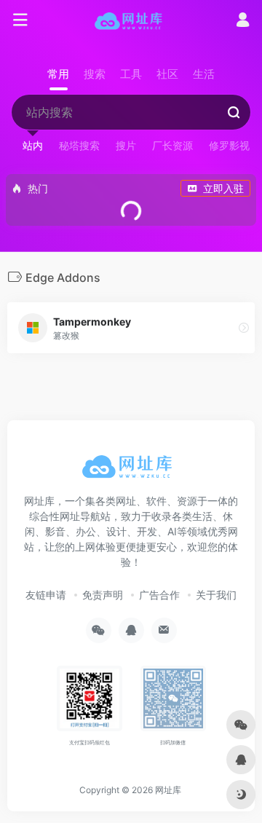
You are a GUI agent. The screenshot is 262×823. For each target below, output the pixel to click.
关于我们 (216, 594)
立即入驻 (223, 188)
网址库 (168, 789)
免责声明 (102, 594)
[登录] (242, 21)
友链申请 (45, 594)
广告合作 (159, 594)
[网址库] (131, 20)
